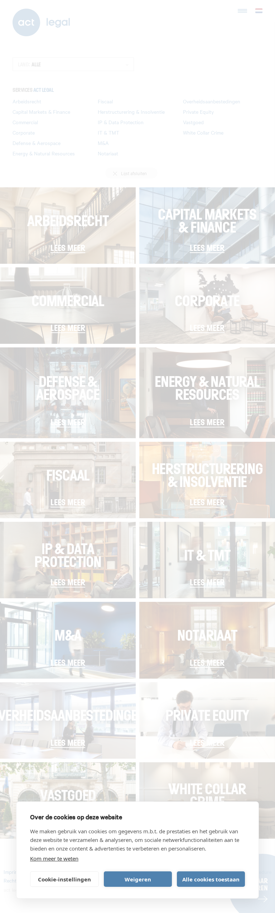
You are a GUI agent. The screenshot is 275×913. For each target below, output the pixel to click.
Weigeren (138, 879)
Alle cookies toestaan (211, 879)
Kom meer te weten (54, 858)
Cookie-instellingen (64, 879)
